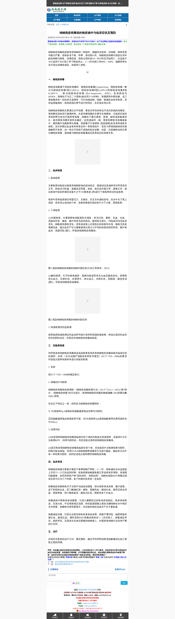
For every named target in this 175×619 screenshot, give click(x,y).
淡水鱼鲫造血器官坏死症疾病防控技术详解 (72, 562)
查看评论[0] (120, 569)
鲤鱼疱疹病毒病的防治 (64, 564)
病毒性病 (65, 24)
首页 (58, 24)
